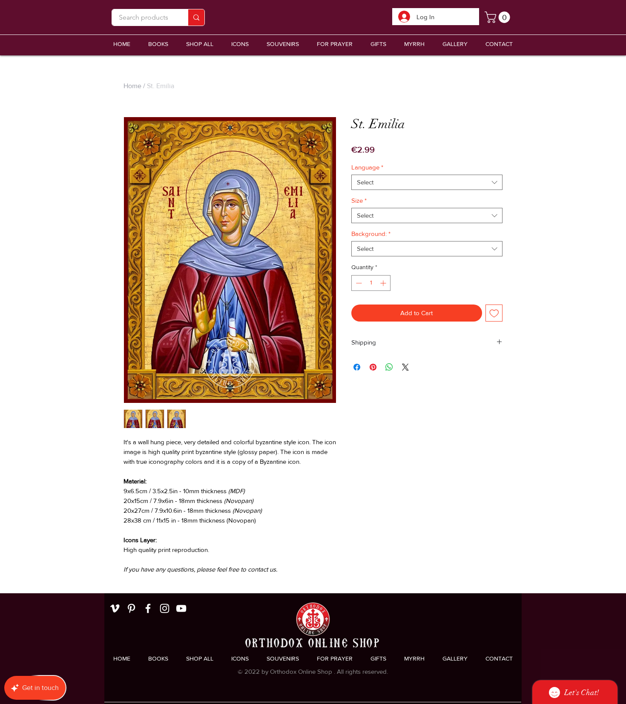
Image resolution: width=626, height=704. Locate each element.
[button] (283, 44)
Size (359, 200)
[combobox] (427, 182)
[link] (499, 17)
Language (367, 167)
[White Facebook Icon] (148, 608)
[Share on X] (405, 367)
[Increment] (384, 283)
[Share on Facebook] (357, 367)
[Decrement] (358, 283)
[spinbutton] (371, 283)
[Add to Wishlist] (494, 313)
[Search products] (196, 17)
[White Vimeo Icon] (115, 608)
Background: (371, 233)
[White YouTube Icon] (181, 608)
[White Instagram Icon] (164, 608)
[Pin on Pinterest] (373, 367)
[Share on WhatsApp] (389, 367)
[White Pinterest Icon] (131, 608)
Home (132, 85)
